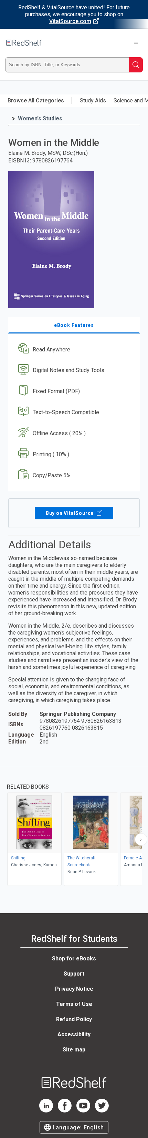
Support (74, 973)
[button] (73, 349)
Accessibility (74, 1034)
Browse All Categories (36, 100)
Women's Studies (40, 118)
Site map (74, 1049)
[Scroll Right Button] (141, 839)
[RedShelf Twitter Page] (102, 1110)
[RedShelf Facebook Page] (65, 1110)
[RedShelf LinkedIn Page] (46, 1110)
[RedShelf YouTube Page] (83, 1110)
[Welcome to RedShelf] (24, 43)
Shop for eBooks (74, 958)
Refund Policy (74, 1019)
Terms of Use (74, 1004)
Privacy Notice (74, 989)
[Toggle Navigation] (136, 43)
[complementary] (74, 827)
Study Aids (93, 100)
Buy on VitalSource (70, 513)
